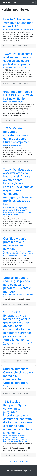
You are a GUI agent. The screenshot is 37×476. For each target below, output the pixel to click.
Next (21, 461)
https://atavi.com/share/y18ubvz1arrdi (16, 67)
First (10, 461)
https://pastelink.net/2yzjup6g (13, 102)
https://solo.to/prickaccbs (12, 386)
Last (26, 461)
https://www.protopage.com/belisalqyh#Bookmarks (18, 343)
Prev (15, 461)
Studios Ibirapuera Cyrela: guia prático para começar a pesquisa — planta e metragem (17, 284)
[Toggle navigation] (33, 2)
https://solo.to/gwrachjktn (12, 145)
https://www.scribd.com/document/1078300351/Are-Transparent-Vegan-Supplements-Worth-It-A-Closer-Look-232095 (18, 253)
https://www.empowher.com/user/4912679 (18, 29)
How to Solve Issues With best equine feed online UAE (18, 23)
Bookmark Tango (8, 2)
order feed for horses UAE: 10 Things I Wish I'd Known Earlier (18, 95)
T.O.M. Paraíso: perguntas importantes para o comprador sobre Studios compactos (16, 135)
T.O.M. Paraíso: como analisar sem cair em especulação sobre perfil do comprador (17, 59)
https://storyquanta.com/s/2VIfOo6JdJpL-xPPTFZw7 (18, 295)
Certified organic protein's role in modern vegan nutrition (14, 244)
